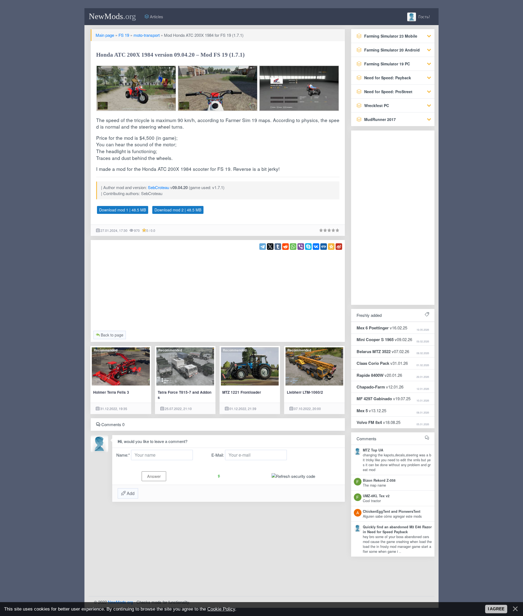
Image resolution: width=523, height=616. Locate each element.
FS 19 (123, 35)
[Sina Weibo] (339, 246)
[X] (270, 246)
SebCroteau (158, 187)
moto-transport (146, 35)
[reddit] (285, 246)
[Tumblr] (278, 246)
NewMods (112, 16)
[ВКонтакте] (316, 246)
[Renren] (323, 246)
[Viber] (300, 246)
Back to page (111, 335)
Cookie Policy (221, 608)
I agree (496, 609)
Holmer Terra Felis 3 (111, 392)
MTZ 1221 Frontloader (241, 392)
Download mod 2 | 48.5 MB (177, 210)
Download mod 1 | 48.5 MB (122, 210)
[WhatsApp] (293, 246)
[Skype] (308, 246)
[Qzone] (331, 246)
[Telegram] (262, 246)
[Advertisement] (217, 288)
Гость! (423, 16)
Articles (156, 16)
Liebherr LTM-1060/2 (305, 392)
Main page (105, 35)
